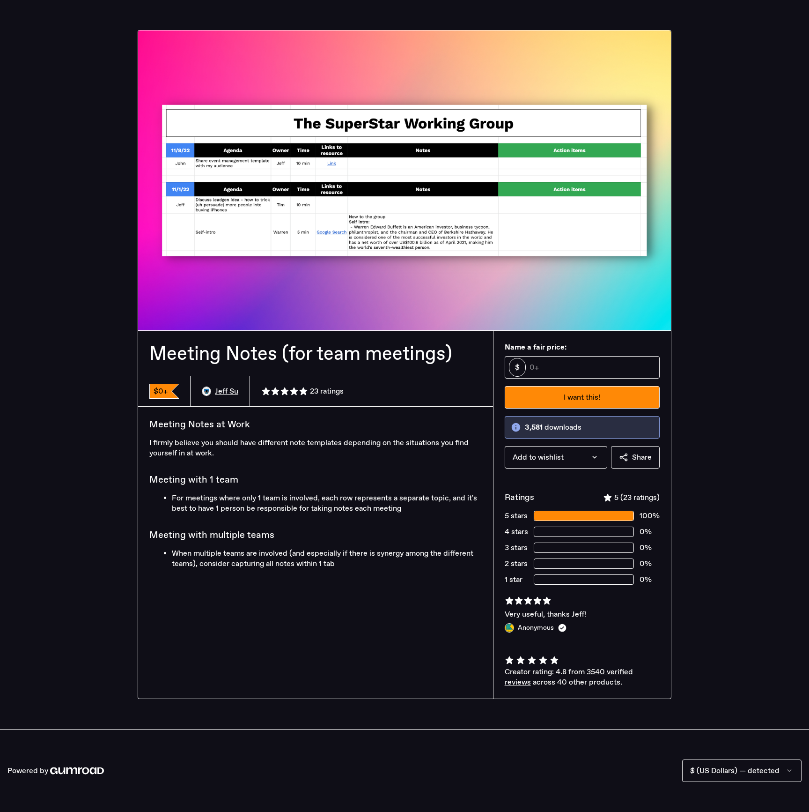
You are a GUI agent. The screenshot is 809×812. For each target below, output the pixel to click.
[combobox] (556, 457)
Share (642, 457)
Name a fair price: (535, 347)
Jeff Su (226, 391)
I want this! (582, 397)
